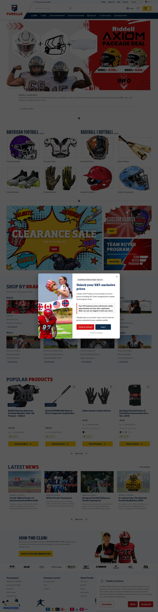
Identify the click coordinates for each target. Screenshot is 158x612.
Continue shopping (96, 333)
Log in (103, 327)
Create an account (85, 327)
